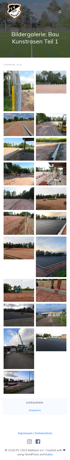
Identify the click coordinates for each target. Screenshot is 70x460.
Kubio (49, 454)
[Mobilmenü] (60, 12)
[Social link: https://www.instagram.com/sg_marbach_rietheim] (31, 442)
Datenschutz (43, 433)
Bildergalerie (35, 410)
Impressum (25, 433)
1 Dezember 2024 (12, 64)
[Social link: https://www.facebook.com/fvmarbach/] (39, 442)
